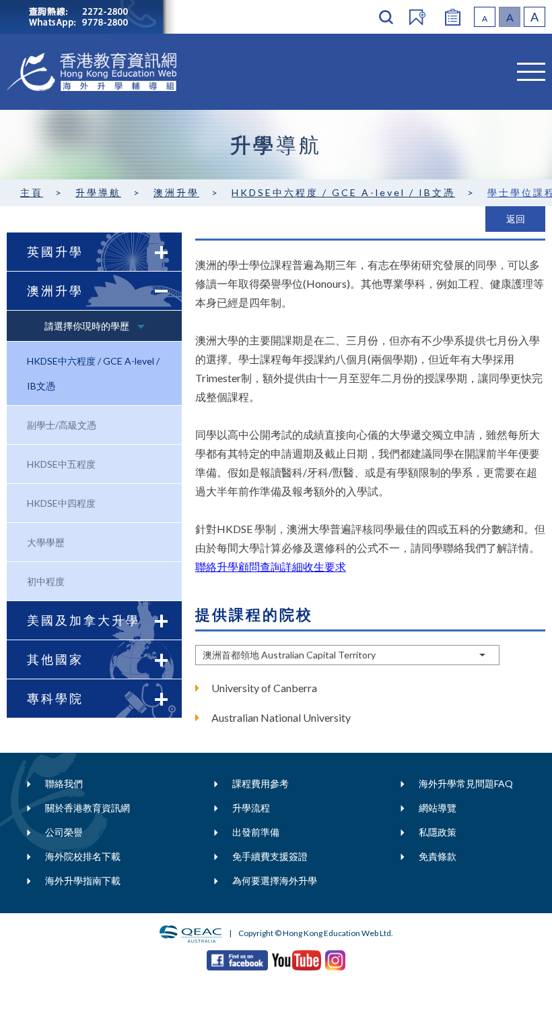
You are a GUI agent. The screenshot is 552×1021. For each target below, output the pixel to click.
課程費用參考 (260, 783)
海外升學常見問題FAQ (466, 783)
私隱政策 (437, 832)
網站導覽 (437, 807)
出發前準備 (255, 832)
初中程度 (46, 581)
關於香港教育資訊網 (87, 807)
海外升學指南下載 (82, 880)
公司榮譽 (64, 832)
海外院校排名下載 (82, 856)
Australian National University (281, 717)
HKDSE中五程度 (61, 464)
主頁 (31, 192)
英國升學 (55, 251)
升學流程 (251, 807)
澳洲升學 (176, 192)
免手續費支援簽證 (270, 856)
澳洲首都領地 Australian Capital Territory (289, 654)
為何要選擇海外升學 (274, 880)
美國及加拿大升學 (83, 620)
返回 (515, 218)
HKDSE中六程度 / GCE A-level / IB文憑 (343, 192)
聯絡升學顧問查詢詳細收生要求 (270, 566)
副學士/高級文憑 (61, 425)
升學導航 (98, 192)
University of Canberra (264, 687)
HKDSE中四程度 (61, 503)
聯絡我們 (64, 783)
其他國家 (55, 659)
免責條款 (437, 856)
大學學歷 (46, 542)
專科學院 (55, 698)
